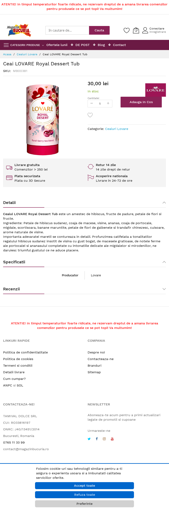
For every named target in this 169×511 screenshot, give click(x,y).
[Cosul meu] (136, 30)
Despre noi (96, 352)
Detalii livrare (14, 372)
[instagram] (104, 439)
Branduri (94, 365)
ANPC (7, 385)
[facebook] (97, 439)
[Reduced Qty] (92, 103)
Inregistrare (157, 31)
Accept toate (84, 485)
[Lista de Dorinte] (90, 115)
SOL (20, 385)
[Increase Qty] (108, 103)
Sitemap (94, 372)
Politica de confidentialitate (25, 352)
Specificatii (14, 261)
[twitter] (89, 439)
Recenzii (11, 288)
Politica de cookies (18, 359)
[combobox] (67, 30)
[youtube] (112, 439)
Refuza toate (84, 495)
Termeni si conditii (17, 365)
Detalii (9, 202)
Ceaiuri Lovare (116, 129)
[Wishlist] (127, 30)
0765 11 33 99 (14, 442)
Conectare (156, 28)
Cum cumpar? (14, 379)
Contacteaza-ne (101, 359)
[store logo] (19, 30)
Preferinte (84, 504)
